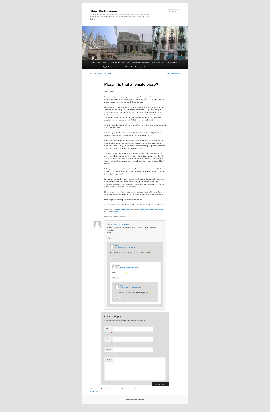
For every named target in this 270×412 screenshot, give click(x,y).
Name (109, 328)
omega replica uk (79, 408)
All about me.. (95, 67)
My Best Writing (172, 62)
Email (109, 339)
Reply (110, 238)
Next (177, 73)
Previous (170, 73)
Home (92, 62)
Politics (146, 210)
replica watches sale (45, 408)
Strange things (126, 210)
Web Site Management (138, 67)
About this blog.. (103, 62)
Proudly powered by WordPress (135, 400)
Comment (109, 359)
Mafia (142, 210)
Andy (109, 73)
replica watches (175, 411)
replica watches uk (199, 408)
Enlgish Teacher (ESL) (121, 67)
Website (108, 349)
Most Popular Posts (158, 62)
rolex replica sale (131, 408)
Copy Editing (107, 67)
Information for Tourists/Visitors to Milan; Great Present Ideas (130, 62)
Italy (119, 210)
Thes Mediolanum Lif (106, 11)
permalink (115, 211)
